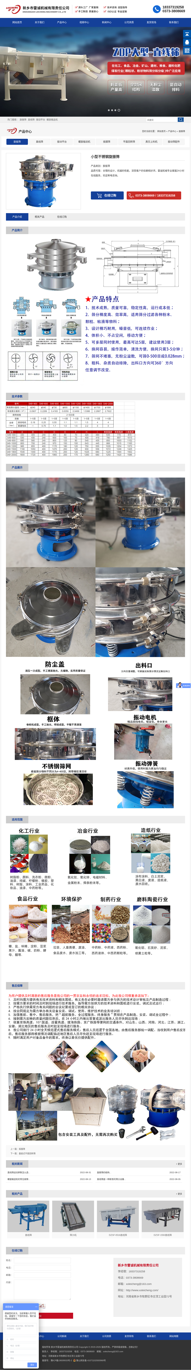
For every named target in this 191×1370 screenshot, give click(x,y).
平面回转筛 (129, 141)
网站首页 (17, 22)
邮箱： (9, 1275)
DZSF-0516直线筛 (118, 1235)
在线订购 (62, 217)
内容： (9, 1282)
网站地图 (173, 1336)
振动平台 (40, 119)
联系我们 (174, 22)
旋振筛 (23, 119)
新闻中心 (106, 22)
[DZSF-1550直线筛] (163, 1231)
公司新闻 (61, 1336)
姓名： (9, 1260)
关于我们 (39, 22)
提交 (39, 1316)
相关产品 (39, 217)
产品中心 (62, 22)
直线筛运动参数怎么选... (49, 1172)
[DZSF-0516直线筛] (118, 1231)
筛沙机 (73, 1235)
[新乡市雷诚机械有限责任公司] (67, 15)
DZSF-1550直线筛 (163, 1235)
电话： (9, 1267)
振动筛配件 (174, 141)
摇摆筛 (106, 141)
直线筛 (31, 119)
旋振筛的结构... (139, 1172)
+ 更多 (179, 1164)
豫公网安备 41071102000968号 (91, 1360)
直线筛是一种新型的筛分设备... (139, 1179)
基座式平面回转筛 (27, 1153)
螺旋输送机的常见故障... (49, 1179)
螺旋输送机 (52, 119)
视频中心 (84, 22)
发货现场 (151, 22)
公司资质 (129, 22)
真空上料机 (151, 141)
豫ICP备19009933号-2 (61, 1360)
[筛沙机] (73, 1231)
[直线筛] (28, 1231)
